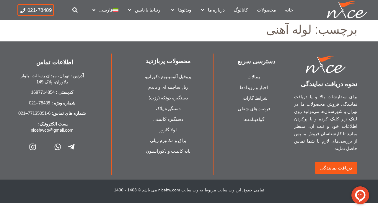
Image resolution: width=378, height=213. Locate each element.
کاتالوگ (241, 9)
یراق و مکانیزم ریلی (168, 140)
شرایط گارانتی (254, 98)
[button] (75, 10)
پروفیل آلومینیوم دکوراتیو (168, 76)
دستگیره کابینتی (168, 119)
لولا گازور (168, 129)
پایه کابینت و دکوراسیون (168, 151)
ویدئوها (184, 9)
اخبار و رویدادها (254, 87)
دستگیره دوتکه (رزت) (168, 97)
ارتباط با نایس (148, 9)
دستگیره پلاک (168, 108)
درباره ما (216, 9)
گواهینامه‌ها (253, 119)
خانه (289, 9)
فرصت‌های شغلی (254, 108)
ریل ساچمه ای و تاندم (168, 87)
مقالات (253, 76)
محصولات (266, 9)
